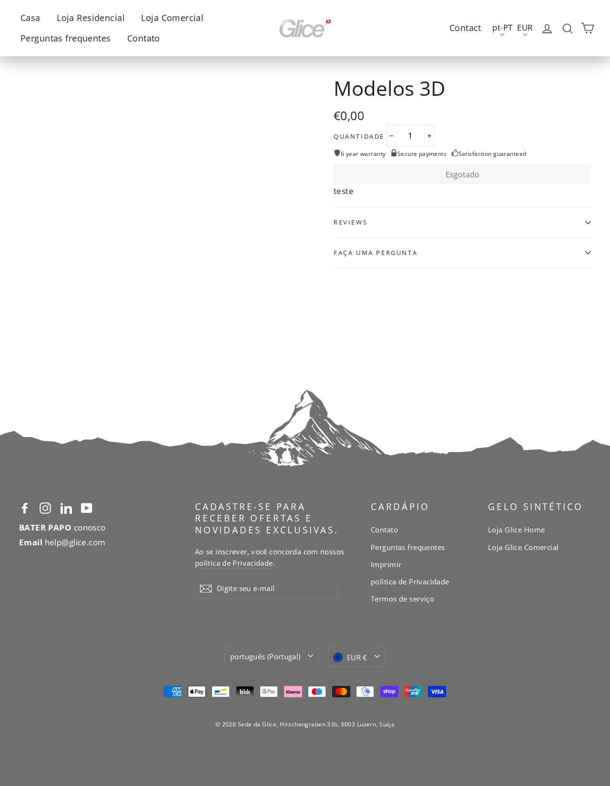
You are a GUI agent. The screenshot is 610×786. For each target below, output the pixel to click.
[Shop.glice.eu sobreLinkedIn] (66, 507)
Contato (143, 38)
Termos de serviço (402, 598)
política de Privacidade (234, 563)
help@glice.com (62, 542)
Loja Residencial (91, 17)
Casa (30, 17)
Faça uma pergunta (375, 252)
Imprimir (386, 564)
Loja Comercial (172, 17)
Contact (465, 27)
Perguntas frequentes (65, 38)
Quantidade (359, 137)
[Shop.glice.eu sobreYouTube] (86, 507)
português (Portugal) (265, 656)
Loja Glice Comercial (523, 547)
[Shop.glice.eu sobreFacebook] (24, 507)
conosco (62, 527)
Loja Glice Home (516, 529)
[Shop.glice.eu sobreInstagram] (45, 507)
